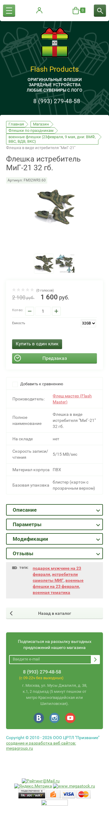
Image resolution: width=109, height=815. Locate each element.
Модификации (30, 539)
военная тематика (51, 592)
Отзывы (23, 553)
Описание (25, 510)
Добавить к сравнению (41, 384)
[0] (76, 11)
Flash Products (54, 69)
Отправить (95, 659)
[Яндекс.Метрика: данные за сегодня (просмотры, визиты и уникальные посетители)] (33, 786)
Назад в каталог (54, 613)
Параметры (27, 524)
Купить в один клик (37, 344)
